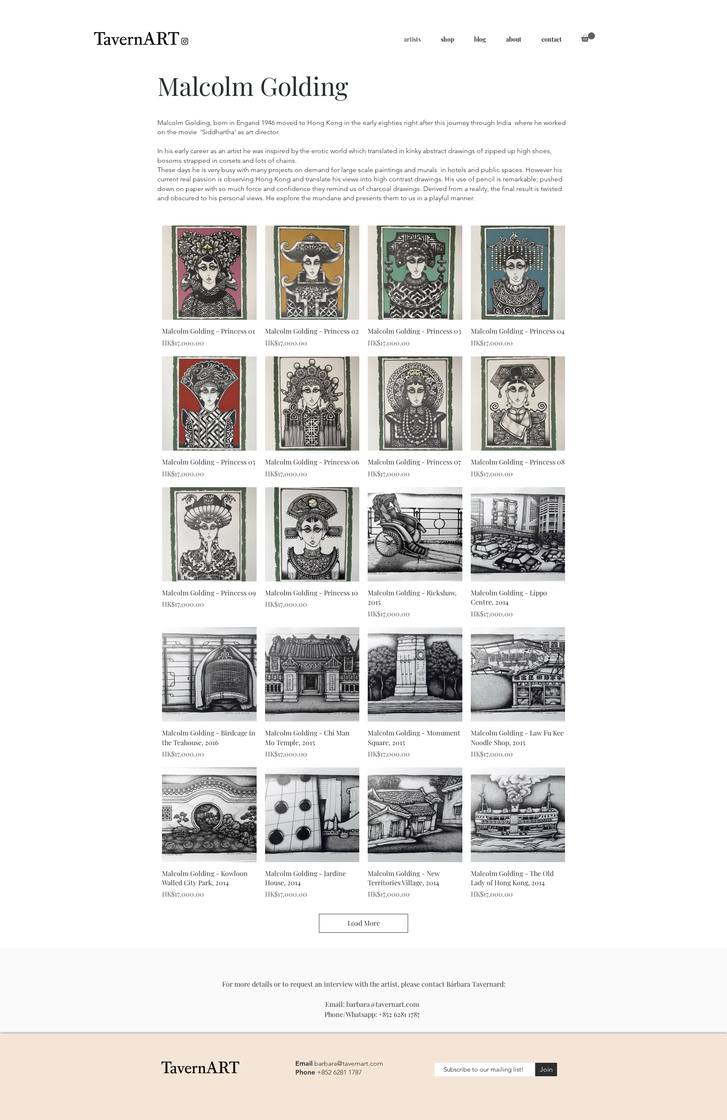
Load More (364, 922)
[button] (588, 37)
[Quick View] (209, 273)
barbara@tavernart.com (382, 1004)
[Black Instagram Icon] (184, 41)
